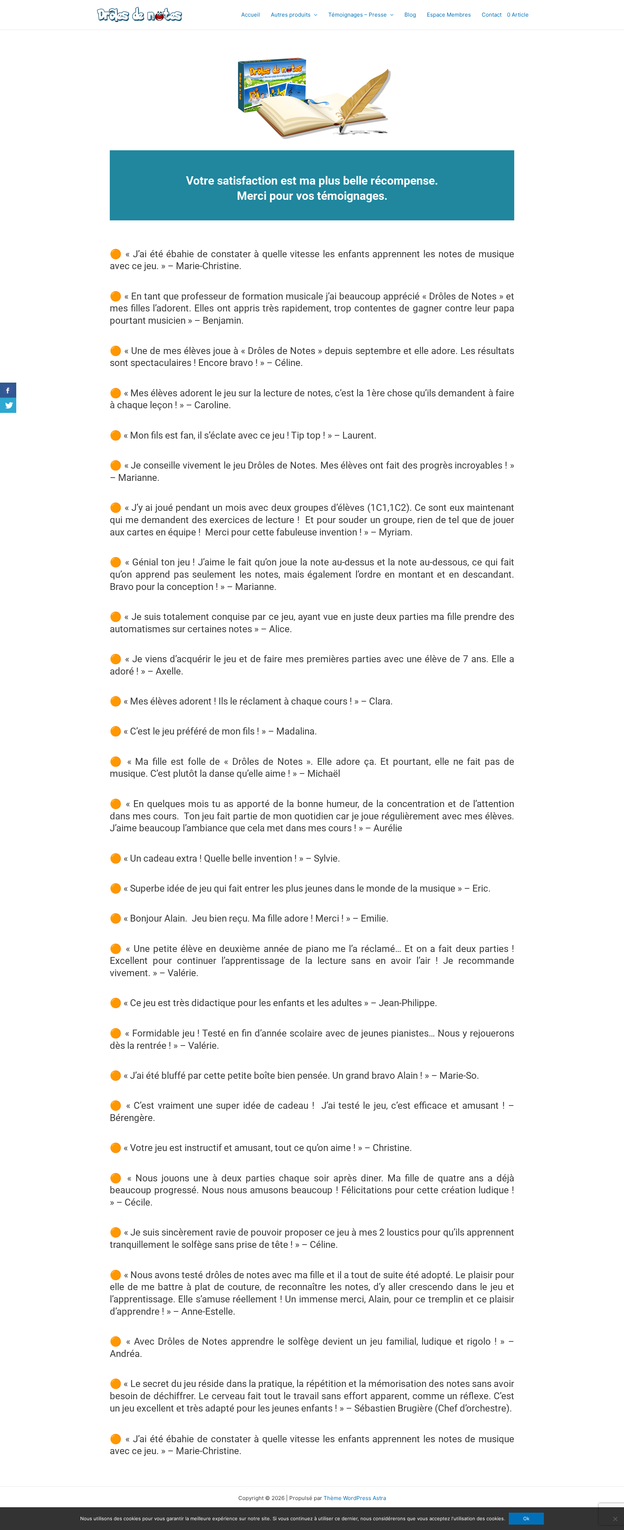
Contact (492, 14)
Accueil (250, 14)
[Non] (615, 1518)
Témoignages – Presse (357, 14)
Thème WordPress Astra (355, 1498)
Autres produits (291, 14)
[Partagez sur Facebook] (8, 390)
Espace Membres (449, 14)
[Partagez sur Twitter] (8, 405)
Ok (526, 1518)
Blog (410, 14)
